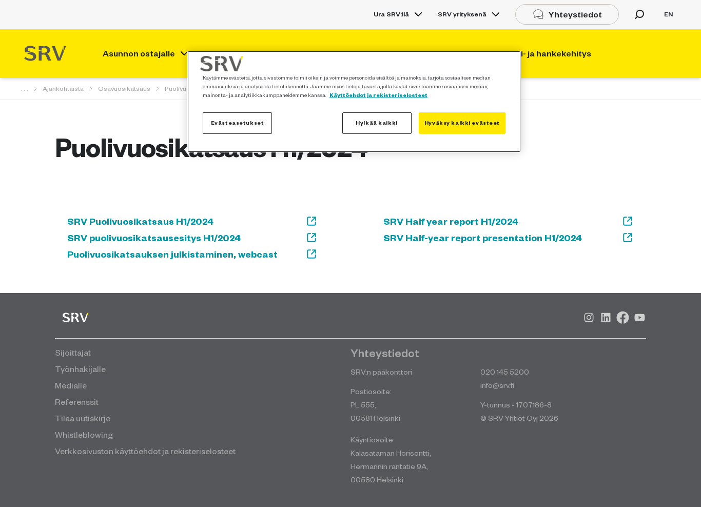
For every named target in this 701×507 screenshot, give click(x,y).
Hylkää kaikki (376, 123)
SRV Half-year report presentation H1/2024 (482, 237)
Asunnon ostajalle (139, 53)
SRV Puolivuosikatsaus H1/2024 (140, 221)
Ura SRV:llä (391, 14)
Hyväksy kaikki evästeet (462, 123)
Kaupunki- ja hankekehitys (538, 53)
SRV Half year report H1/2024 (450, 221)
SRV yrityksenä (462, 14)
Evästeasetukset (237, 123)
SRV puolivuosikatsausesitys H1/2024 (154, 237)
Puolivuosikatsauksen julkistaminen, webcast (172, 254)
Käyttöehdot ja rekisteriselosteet (378, 95)
